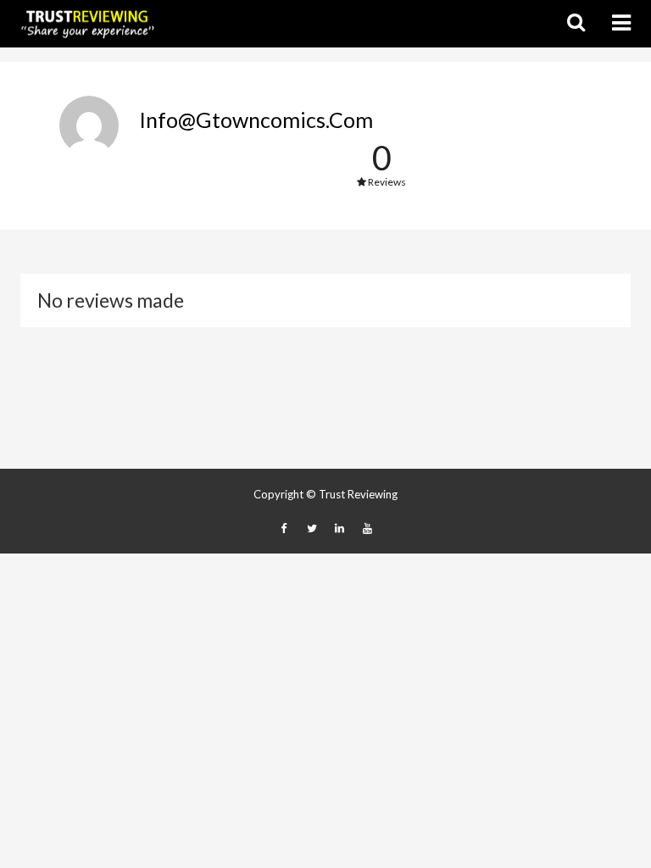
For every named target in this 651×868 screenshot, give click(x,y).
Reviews (386, 181)
